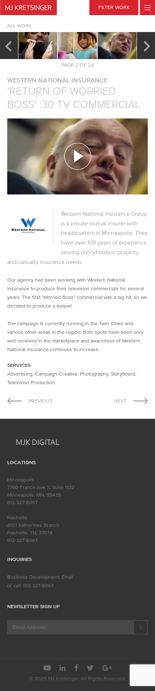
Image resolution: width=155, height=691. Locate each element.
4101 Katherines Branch (33, 525)
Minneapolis (20, 480)
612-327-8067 (22, 502)
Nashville (17, 517)
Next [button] (146, 45)
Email (67, 577)
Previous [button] (8, 45)
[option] (38, 45)
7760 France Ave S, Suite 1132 (40, 487)
